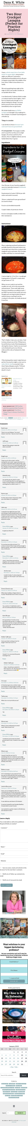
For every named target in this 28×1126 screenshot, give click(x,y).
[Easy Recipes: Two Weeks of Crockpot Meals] (7, 381)
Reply (3, 437)
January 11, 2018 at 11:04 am (10, 651)
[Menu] (14, 1106)
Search (14, 1072)
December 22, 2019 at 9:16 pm (10, 736)
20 (6, 1061)
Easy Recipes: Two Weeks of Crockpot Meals (6, 386)
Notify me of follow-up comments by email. (12, 875)
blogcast (5, 1083)
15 (14, 1058)
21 (10, 1061)
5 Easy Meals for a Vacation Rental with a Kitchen (7, 398)
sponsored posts (16, 1095)
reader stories (19, 1093)
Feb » (16, 1067)
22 (14, 1061)
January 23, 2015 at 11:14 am (10, 528)
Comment (4, 828)
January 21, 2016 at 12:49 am (9, 590)
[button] (20, 1113)
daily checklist (21, 1083)
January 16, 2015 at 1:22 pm (10, 477)
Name (3, 847)
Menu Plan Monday (9, 1089)
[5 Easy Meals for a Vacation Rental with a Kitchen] (7, 393)
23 (18, 1061)
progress (22, 1091)
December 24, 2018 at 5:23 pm (9, 698)
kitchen (17, 1087)
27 (6, 1064)
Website (3, 861)
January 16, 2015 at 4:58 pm (8, 495)
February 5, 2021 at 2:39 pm (8, 788)
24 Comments (19, 34)
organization (20, 1089)
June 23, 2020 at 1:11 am (8, 753)
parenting (6, 1091)
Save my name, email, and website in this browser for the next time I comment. (13, 869)
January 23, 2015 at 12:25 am (9, 509)
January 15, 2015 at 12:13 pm (9, 430)
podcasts (14, 1091)
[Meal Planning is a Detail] (19, 383)
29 (14, 1064)
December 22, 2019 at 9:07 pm (9, 723)
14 (10, 1058)
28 (10, 1064)
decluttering (10, 1085)
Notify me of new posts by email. (12, 880)
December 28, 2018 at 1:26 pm (10, 709)
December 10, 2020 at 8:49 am (9, 771)
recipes (10, 418)
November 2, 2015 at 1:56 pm (9, 542)
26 (2, 1064)
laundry (24, 1087)
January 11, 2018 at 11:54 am (11, 664)
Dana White (6, 526)
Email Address (14, 962)
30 (18, 1064)
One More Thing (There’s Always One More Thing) (13, 412)
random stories (8, 1093)
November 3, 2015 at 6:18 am (10, 558)
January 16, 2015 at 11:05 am (10, 443)
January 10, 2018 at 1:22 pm (8, 638)
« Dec (12, 1067)
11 (26, 1055)
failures (19, 1085)
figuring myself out (7, 1087)
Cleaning (12, 1083)
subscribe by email (7, 364)
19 (2, 1061)
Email (3, 854)
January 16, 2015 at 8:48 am (8, 458)
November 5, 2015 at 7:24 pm (12, 572)
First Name (14, 970)
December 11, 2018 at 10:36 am (9, 682)
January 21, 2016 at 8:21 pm (10, 603)
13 (6, 1058)
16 (18, 1058)
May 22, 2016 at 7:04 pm (9, 617)
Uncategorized (14, 1097)
